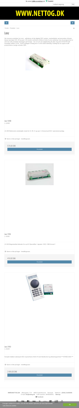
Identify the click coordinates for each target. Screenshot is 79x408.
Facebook (40, 397)
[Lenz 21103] (39, 308)
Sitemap (57, 394)
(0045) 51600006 (67, 392)
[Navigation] (6, 22)
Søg (73, 4)
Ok (70, 404)
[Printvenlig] (74, 28)
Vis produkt (39, 149)
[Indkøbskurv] (73, 22)
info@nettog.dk (30, 394)
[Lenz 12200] (39, 82)
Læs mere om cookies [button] (9, 405)
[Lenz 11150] (39, 195)
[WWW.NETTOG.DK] (39, 13)
